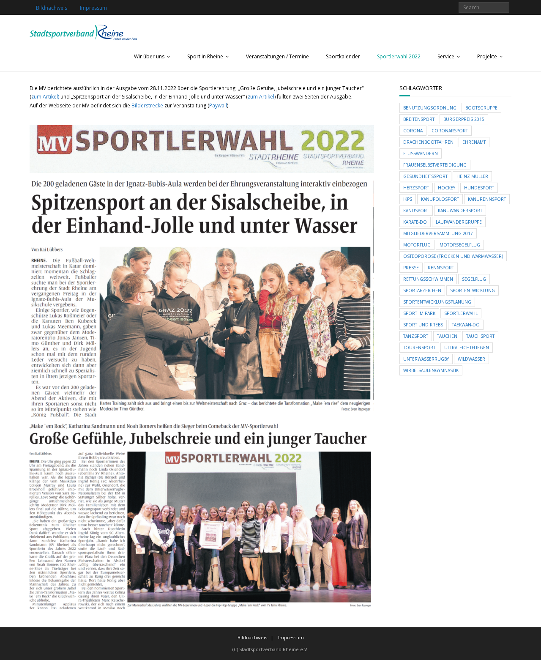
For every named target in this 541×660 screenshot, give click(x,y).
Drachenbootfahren (428, 142)
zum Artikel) (45, 96)
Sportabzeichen (422, 290)
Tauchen (447, 336)
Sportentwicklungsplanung (437, 302)
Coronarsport (450, 131)
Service (445, 56)
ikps (407, 199)
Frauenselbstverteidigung (435, 165)
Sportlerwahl (461, 313)
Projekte (487, 56)
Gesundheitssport (425, 176)
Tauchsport (480, 336)
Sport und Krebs (423, 325)
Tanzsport (415, 336)
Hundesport (479, 188)
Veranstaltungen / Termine (277, 56)
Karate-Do (415, 222)
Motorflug (417, 245)
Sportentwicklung (472, 290)
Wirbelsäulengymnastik (431, 370)
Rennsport (441, 268)
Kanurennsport (487, 199)
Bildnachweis (51, 7)
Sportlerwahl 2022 (399, 56)
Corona (413, 131)
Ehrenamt (474, 142)
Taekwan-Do (466, 325)
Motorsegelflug (460, 245)
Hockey (446, 188)
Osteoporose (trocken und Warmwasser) (453, 256)
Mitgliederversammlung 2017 (438, 233)
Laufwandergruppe (459, 222)
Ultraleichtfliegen (466, 348)
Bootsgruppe (481, 108)
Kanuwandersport (460, 211)
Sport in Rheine (205, 56)
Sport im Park (419, 313)
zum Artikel (261, 96)
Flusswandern (420, 153)
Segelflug (474, 279)
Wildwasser (471, 359)
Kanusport (416, 211)
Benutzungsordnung (429, 108)
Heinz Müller (472, 176)
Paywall (218, 105)
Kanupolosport (440, 199)
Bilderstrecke (147, 105)
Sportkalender (343, 56)
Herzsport (416, 188)
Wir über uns (149, 56)
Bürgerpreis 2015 (463, 119)
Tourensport (419, 348)
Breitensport (418, 119)
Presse (411, 268)
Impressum (93, 7)
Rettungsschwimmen (428, 279)
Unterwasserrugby (426, 359)
